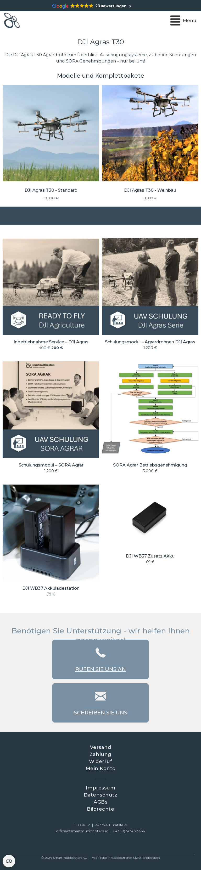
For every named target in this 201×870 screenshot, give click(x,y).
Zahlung (100, 754)
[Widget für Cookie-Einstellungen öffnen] (9, 861)
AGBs (100, 802)
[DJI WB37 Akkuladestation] (51, 543)
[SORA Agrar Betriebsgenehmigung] (150, 419)
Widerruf (100, 761)
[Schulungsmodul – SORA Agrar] (51, 419)
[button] (82, 844)
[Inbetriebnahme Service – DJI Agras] (51, 296)
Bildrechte (100, 809)
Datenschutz (101, 795)
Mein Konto (101, 768)
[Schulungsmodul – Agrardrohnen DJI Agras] (150, 296)
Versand (100, 747)
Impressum (100, 788)
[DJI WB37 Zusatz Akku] (150, 543)
